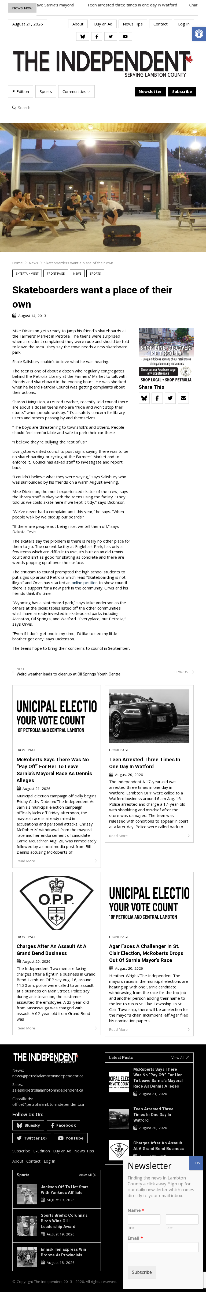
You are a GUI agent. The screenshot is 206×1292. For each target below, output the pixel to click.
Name (136, 1210)
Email (135, 1238)
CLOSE (196, 1163)
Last (169, 1228)
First (131, 1228)
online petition (85, 582)
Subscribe (142, 1272)
